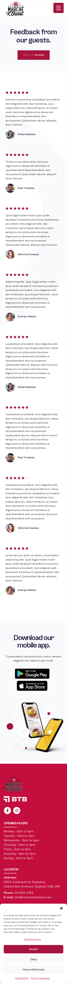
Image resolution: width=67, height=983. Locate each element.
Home (26, 54)
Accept (33, 949)
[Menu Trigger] (58, 8)
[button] (61, 908)
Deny (34, 959)
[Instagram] (16, 810)
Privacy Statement (40, 978)
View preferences (34, 969)
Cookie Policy (22, 978)
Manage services (32, 939)
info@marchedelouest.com (33, 897)
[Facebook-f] (7, 810)
